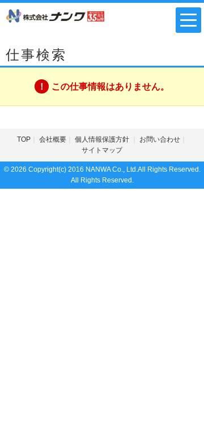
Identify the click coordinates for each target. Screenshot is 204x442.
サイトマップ (102, 150)
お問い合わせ (159, 139)
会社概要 (52, 139)
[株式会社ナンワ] (55, 15)
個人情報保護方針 (103, 139)
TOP (24, 139)
